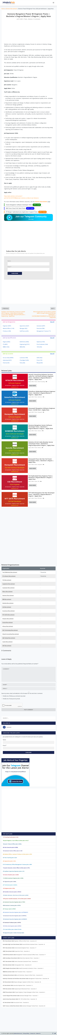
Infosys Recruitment (7, 626)
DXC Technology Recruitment (10, 630)
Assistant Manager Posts (29, 995)
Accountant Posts (21, 1002)
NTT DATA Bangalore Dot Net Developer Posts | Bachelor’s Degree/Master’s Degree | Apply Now (42, 494)
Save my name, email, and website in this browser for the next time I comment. (22, 693)
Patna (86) (22, 363)
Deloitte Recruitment (7, 603)
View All (52, 321)
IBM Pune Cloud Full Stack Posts (20, 208)
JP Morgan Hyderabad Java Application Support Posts (26, 212)
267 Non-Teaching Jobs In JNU (10, 857)
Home (3, 8)
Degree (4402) (6, 342)
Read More (32, 385)
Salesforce (40, 397)
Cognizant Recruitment (8, 587)
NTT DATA (40, 498)
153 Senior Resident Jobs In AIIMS (11, 874)
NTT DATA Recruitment (8, 614)
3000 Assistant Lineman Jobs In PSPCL (12, 905)
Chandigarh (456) (24, 360)
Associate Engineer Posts (23, 985)
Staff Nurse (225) (24, 331)
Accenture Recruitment (8, 611)
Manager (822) (23, 328)
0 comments (37, 19)
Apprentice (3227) (24, 326)
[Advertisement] (28, 31)
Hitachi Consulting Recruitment (10, 634)
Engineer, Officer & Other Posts (25, 941)
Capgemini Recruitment (8, 584)
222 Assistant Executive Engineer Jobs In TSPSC (14, 902)
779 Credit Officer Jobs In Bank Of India (12, 929)
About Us (38, 1033)
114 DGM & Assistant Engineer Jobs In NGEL (13, 878)
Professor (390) (7, 331)
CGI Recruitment (6, 607)
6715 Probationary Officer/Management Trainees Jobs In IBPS (17, 864)
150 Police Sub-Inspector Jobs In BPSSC (12, 926)
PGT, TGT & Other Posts (27, 999)
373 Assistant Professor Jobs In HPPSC (12, 922)
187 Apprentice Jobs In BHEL (9, 881)
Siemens (30, 19)
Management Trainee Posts (39, 978)
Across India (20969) (8, 357)
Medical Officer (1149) (8, 328)
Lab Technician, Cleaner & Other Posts (29, 975)
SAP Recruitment (6, 645)
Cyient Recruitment (7, 641)
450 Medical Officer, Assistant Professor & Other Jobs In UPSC (17, 854)
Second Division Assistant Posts (33, 944)
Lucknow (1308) (24, 357)
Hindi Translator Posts (23, 971)
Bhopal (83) (40, 363)
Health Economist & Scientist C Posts (31, 968)
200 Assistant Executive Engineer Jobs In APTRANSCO (15, 912)
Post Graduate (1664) (42, 344)
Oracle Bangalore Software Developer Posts (23, 205)
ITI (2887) (5, 344)
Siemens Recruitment (11, 8)
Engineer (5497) (7, 326)
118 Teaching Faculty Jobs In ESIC (10, 837)
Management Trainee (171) (44, 331)
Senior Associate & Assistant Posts (26, 961)
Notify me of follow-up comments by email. (14, 696)
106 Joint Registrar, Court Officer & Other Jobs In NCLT (16, 840)
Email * (9, 266)
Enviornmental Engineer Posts (25, 948)
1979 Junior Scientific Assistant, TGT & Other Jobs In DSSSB (17, 898)
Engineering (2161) (24, 344)
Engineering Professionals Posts (25, 988)
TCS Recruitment (6, 580)
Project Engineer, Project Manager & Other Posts (30, 992)
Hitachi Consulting (41, 381)
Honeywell (40, 412)
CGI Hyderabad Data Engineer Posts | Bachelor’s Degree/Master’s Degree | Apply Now (41, 477)
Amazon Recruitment (7, 618)
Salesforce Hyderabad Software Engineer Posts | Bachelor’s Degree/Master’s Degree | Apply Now (42, 393)
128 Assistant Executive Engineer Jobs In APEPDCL (15, 915)
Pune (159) (39, 360)
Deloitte (39, 447)
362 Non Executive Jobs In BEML (10, 847)
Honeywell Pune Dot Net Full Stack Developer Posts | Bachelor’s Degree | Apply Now (41, 460)
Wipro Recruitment (7, 591)
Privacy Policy (26, 1033)
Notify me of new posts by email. (11, 698)
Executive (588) (40, 328)
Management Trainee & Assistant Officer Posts (31, 954)
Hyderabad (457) (7, 360)
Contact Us (32, 1033)
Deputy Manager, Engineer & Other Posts (27, 982)
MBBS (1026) (6, 347)
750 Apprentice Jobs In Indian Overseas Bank (13, 932)
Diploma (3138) (41, 342)
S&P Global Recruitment (8, 638)
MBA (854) (22, 347)
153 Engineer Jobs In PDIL (9, 888)
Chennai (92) (6, 363)
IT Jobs (25, 19)
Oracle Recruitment (7, 622)
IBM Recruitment (6, 599)
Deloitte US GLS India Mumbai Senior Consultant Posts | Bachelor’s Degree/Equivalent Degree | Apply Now (41, 443)
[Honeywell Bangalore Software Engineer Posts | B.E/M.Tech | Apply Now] (15, 415)
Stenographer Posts (23, 965)
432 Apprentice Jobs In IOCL (9, 861)
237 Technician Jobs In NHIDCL (10, 885)
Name (9, 261)
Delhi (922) (39, 357)
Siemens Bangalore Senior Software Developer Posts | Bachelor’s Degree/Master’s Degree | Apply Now (41, 426)
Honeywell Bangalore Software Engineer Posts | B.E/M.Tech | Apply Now (42, 409)
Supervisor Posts (22, 951)
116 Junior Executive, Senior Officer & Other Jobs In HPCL (16, 868)
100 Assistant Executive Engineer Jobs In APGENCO (15, 919)
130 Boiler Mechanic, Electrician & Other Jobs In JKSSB (15, 895)
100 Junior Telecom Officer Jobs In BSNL (12, 844)
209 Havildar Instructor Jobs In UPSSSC (12, 891)
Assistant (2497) (41, 326)
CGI (38, 481)
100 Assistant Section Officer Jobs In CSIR (12, 850)
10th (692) (39, 347)
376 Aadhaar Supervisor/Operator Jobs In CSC (13, 871)
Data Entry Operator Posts (29, 958)
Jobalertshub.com (18, 1033)
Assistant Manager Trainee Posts (33, 1006)
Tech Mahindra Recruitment (9, 572)
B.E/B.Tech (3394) (24, 342)
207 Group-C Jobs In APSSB (9, 909)
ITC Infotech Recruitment (8, 576)
